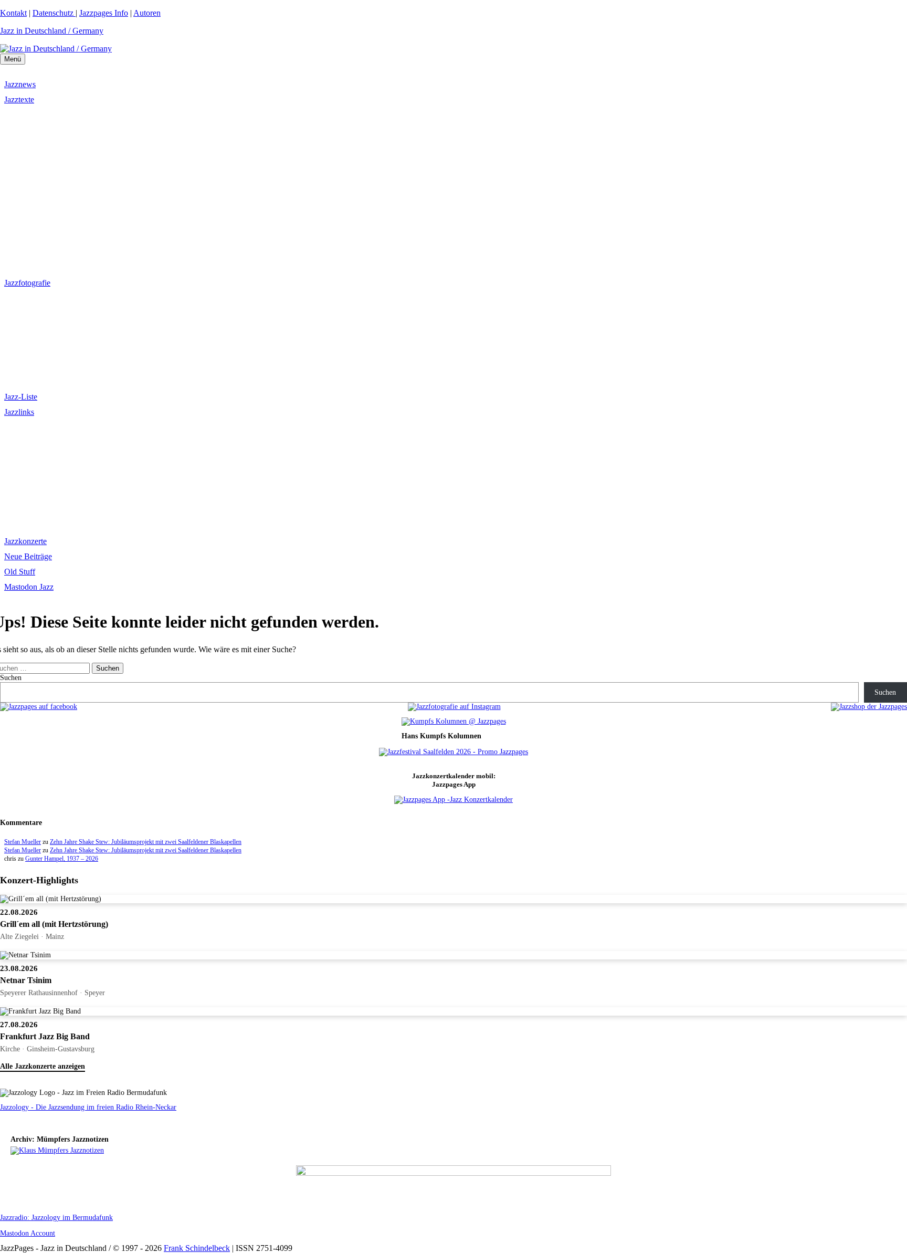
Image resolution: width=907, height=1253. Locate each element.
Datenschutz (54, 12)
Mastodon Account (27, 1233)
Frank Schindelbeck (197, 1248)
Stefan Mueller (22, 841)
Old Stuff (19, 571)
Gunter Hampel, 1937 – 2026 (61, 858)
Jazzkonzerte (25, 541)
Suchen (11, 678)
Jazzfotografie (27, 282)
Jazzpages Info (103, 12)
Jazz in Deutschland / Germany (51, 30)
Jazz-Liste (20, 396)
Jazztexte (19, 99)
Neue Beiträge (28, 556)
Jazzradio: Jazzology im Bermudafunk (56, 1217)
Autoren (147, 12)
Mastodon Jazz (29, 586)
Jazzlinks (19, 412)
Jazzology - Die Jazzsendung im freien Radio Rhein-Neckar (88, 1107)
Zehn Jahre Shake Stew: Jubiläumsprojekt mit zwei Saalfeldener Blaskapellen (145, 841)
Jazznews (20, 84)
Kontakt (13, 12)
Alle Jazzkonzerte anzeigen (42, 1066)
